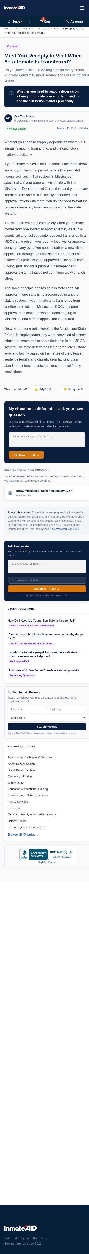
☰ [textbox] (82, 8)
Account (76, 21)
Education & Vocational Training (28, 789)
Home (7, 28)
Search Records (47, 726)
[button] (44, 389)
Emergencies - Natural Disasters (28, 795)
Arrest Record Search (21, 763)
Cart (46, 21)
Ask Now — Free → (26, 455)
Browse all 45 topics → (23, 834)
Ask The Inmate (24, 28)
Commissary (16, 782)
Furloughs (14, 808)
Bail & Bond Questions (22, 770)
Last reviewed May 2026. (65, 529)
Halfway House (17, 820)
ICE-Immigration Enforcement (26, 827)
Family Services (18, 801)
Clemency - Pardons (20, 776)
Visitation (43, 28)
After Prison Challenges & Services (30, 757)
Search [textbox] (17, 21)
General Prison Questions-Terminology (32, 814)
